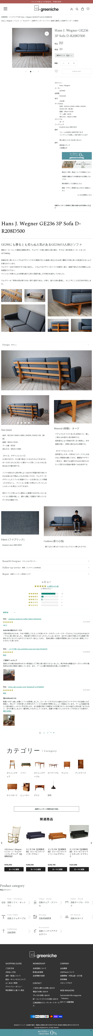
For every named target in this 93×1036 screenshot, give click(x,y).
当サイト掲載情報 (67, 1002)
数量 (56, 63)
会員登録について (39, 968)
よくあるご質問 (11, 983)
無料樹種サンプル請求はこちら (72, 183)
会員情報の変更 (39, 975)
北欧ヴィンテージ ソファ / (41, 21)
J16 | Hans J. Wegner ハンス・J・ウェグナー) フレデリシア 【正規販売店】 (13, 852)
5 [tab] (32, 423)
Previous (4, 411)
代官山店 (72, 975)
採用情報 (63, 979)
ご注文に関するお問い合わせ (44, 988)
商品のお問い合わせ (40, 991)
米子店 (79, 975)
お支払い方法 (10, 972)
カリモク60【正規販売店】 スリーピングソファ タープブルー (35, 851)
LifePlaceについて (67, 972)
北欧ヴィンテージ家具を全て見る (46, 809)
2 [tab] (21, 423)
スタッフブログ (66, 983)
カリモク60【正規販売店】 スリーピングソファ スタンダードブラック (79, 852)
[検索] (77, 9)
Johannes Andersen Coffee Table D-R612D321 (24, 619)
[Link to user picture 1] (9, 675)
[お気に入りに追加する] (57, 71)
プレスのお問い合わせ (41, 995)
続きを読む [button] (7, 711)
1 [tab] (18, 423)
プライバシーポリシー (13, 986)
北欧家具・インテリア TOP (10, 17)
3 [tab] (25, 423)
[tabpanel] (25, 411)
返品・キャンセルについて (15, 979)
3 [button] (47, 732)
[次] (38, 71)
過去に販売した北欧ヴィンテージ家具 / (65, 21)
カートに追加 (14, 869)
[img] (8, 622)
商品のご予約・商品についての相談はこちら (76, 172)
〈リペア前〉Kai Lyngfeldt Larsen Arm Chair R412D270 (27, 649)
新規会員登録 (38, 972)
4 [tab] (29, 423)
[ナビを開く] (5, 9)
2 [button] (43, 732)
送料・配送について (13, 975)
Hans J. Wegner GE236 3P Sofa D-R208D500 (36, 17)
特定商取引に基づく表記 (14, 990)
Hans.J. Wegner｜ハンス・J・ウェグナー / (16, 21)
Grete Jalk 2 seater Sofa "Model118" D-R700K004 (26, 687)
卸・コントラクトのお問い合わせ (45, 999)
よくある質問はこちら (85, 195)
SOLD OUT (77, 71)
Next (46, 411)
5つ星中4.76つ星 (53, 586)
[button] (33, 594)
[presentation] (1, 843)
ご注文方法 (9, 968)
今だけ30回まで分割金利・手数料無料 (46, 2)
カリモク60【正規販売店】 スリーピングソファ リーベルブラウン (57, 851)
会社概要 (63, 968)
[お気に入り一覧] (88, 9)
